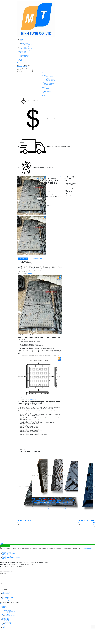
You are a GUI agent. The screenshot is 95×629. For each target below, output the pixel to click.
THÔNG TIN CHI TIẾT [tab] (23, 258)
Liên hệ (20, 60)
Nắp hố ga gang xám (28, 46)
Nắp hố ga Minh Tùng (4, 588)
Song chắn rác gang (25, 50)
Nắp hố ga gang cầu (28, 44)
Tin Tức (20, 59)
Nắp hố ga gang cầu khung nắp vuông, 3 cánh (50, 196)
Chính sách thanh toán (6, 554)
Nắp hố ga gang (24, 43)
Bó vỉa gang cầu (24, 56)
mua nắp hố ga (32, 268)
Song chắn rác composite (26, 48)
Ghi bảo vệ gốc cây (25, 55)
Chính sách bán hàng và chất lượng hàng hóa (11, 557)
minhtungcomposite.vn (87, 548)
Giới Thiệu (21, 39)
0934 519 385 (22, 66)
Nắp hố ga (21, 40)
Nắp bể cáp (23, 53)
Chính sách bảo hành (6, 552)
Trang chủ (39, 176)
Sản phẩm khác (22, 52)
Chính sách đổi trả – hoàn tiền (8, 553)
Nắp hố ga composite (25, 42)
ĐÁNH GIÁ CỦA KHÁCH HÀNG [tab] (35, 258)
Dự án (20, 57)
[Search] (32, 69)
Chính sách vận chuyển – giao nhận (9, 556)
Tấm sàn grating (22, 51)
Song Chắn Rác (22, 47)
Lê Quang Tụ (7, 550)
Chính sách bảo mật (6, 558)
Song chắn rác (5, 596)
